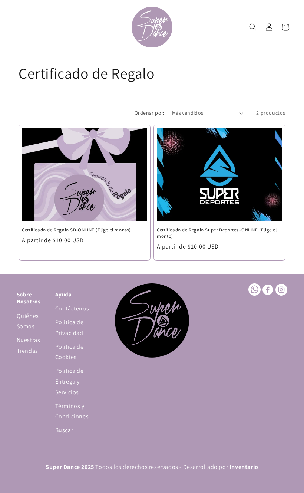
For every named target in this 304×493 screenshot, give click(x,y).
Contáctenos (72, 308)
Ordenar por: (150, 112)
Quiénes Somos (28, 321)
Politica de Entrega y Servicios (69, 381)
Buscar (64, 430)
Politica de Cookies (69, 352)
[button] (15, 27)
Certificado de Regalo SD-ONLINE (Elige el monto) (76, 230)
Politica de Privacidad (69, 327)
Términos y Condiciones (72, 411)
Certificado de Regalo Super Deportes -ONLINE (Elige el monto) (217, 233)
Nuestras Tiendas (28, 345)
